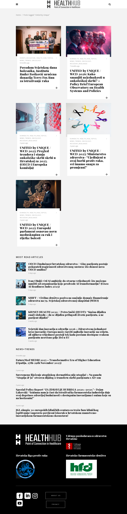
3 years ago (20, 370)
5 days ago (32, 290)
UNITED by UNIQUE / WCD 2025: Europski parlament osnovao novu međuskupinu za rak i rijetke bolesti (38, 231)
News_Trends (25, 60)
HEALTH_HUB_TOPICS (44, 58)
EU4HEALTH (74, 59)
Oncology (36, 60)
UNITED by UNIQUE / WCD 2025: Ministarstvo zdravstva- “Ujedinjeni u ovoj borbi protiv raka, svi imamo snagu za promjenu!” (88, 158)
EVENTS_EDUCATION (27, 58)
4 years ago (20, 406)
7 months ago (75, 66)
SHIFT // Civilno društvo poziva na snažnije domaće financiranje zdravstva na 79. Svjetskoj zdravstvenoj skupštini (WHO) (68, 299)
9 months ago (21, 356)
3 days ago (32, 273)
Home (18, 15)
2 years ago (24, 143)
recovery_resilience (78, 64)
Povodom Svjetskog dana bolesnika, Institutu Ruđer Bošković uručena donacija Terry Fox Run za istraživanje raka (38, 74)
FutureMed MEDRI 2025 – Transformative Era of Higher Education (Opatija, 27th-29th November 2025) (58, 361)
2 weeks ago (32, 321)
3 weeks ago (32, 341)
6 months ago (25, 63)
